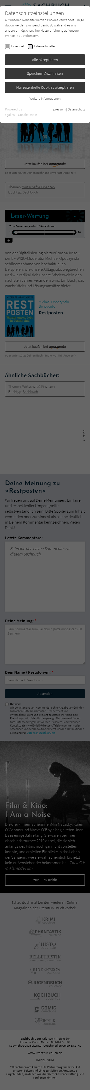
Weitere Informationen (45, 98)
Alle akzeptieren (45, 59)
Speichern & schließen (45, 73)
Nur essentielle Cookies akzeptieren (45, 87)
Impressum (58, 109)
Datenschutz (76, 109)
